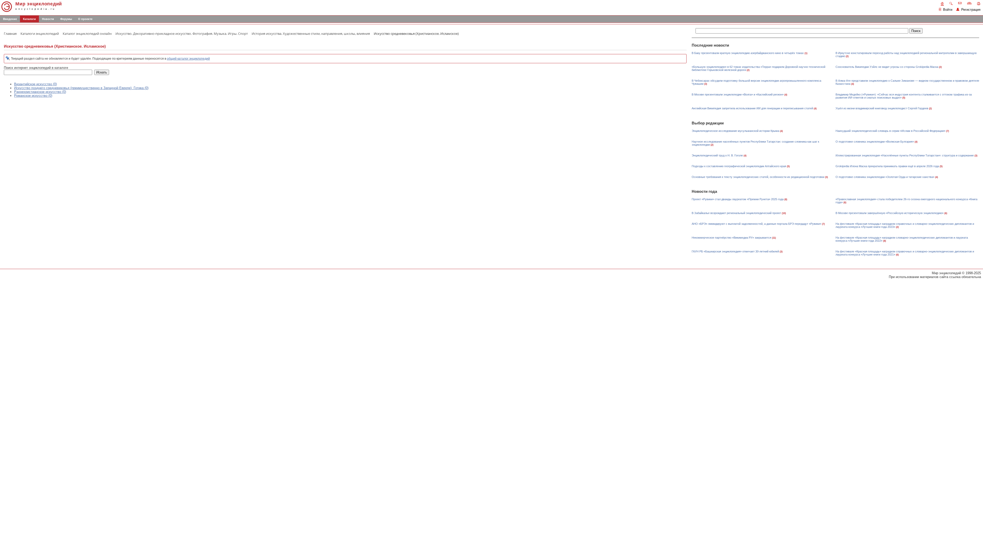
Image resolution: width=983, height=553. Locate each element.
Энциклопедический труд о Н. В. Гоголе (717, 155)
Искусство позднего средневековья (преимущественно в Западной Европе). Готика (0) (81, 88)
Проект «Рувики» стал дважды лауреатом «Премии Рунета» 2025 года (738, 199)
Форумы (66, 18)
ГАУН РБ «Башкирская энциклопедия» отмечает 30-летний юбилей (735, 251)
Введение (10, 18)
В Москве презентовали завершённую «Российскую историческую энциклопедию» (890, 213)
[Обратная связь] (959, 3)
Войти (946, 10)
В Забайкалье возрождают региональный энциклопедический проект (736, 213)
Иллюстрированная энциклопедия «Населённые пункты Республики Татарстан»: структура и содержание (905, 155)
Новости (48, 18)
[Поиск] (951, 3)
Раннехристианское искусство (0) (40, 92)
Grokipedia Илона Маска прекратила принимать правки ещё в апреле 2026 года (887, 166)
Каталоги (29, 18)
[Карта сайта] (969, 3)
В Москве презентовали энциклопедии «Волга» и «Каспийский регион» (738, 94)
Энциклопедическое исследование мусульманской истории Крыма (735, 130)
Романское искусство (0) (33, 96)
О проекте (85, 18)
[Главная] (942, 4)
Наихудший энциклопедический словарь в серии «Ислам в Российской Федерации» (890, 130)
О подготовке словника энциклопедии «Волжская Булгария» (875, 141)
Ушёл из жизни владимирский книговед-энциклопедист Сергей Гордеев (882, 108)
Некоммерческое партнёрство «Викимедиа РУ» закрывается (731, 237)
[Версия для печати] (978, 3)
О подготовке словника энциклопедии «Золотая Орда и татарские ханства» (885, 176)
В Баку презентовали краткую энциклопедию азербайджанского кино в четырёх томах (748, 53)
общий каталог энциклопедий (188, 58)
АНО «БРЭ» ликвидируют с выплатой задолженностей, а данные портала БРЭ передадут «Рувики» (756, 223)
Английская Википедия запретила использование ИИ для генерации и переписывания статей (752, 108)
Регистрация (969, 10)
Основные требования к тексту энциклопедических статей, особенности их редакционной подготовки (758, 176)
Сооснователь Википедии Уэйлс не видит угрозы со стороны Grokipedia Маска (887, 66)
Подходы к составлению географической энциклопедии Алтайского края (739, 166)
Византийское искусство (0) (35, 84)
